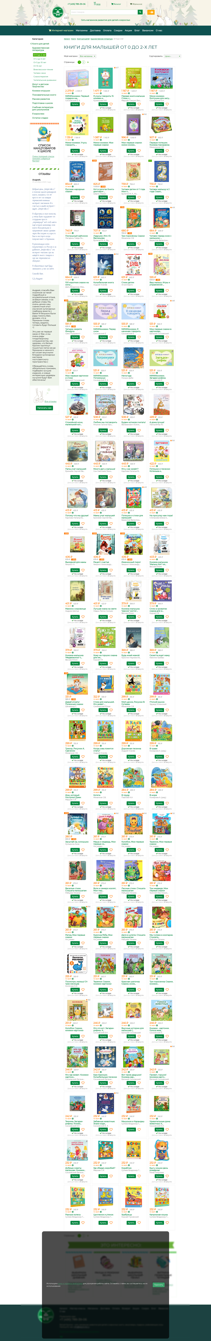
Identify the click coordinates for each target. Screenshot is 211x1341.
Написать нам (44, 408)
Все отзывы (51, 401)
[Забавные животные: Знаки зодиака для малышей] (105, 1103)
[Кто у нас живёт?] (133, 451)
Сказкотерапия (40, 76)
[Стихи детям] (133, 264)
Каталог (117, 4)
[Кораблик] (133, 1150)
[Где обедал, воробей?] (105, 1150)
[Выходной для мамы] (77, 544)
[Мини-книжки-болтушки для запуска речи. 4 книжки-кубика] (162, 78)
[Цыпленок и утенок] (105, 1196)
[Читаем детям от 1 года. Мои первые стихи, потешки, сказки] (133, 171)
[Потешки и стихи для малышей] (133, 497)
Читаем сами (39, 73)
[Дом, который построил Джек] (77, 777)
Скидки (118, 30)
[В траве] (162, 730)
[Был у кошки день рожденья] (162, 1150)
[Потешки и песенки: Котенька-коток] (162, 451)
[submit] (140, 12)
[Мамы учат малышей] (105, 497)
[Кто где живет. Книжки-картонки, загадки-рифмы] (77, 1056)
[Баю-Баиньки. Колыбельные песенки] (105, 1056)
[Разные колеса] (77, 1196)
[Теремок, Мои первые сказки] (162, 823)
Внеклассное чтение (43, 69)
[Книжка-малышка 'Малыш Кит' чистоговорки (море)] (162, 544)
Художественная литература (40, 49)
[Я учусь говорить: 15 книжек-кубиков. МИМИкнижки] (105, 78)
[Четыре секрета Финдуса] (77, 311)
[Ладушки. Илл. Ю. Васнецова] (105, 218)
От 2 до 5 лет (39, 59)
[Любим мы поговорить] (105, 404)
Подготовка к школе (42, 103)
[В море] (162, 777)
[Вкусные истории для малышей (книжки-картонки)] (133, 1010)
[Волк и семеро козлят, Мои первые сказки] (105, 870)
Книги (73, 39)
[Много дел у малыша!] (105, 451)
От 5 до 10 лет (39, 62)
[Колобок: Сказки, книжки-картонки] (77, 1010)
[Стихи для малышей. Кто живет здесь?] (105, 684)
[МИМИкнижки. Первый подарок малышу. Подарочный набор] (77, 78)
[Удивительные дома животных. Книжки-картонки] (162, 1103)
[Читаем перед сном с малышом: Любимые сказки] (162, 218)
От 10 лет (37, 66)
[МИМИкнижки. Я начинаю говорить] (133, 311)
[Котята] (105, 777)
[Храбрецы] (133, 1196)
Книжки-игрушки (41, 91)
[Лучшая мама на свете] (105, 590)
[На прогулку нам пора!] (162, 497)
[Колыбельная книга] (105, 264)
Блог (137, 30)
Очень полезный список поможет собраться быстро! (43, 158)
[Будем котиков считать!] (133, 404)
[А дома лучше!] (162, 404)
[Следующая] (87, 62)
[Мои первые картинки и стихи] (77, 357)
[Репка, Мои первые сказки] (77, 917)
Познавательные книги (44, 95)
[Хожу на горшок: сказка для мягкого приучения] (105, 637)
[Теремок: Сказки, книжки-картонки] (105, 963)
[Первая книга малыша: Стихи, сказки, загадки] (133, 78)
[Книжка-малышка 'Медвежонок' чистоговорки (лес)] (77, 637)
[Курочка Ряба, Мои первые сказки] (105, 917)
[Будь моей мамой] (133, 637)
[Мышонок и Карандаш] (133, 1103)
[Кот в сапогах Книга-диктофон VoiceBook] (105, 171)
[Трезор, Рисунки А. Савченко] (77, 730)
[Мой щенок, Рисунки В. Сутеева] (133, 684)
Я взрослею (38, 114)
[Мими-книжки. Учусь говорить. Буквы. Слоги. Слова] (77, 124)
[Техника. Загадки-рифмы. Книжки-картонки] (77, 1103)
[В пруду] (133, 777)
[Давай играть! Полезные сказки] (77, 684)
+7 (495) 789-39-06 (76, 4)
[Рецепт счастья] (105, 544)
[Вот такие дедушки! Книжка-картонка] (133, 1056)
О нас (159, 30)
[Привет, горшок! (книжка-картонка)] (162, 1056)
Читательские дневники (44, 80)
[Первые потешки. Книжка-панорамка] (162, 124)
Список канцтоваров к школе (44, 148)
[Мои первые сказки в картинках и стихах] (162, 311)
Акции (128, 30)
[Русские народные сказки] (77, 171)
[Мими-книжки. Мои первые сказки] (105, 124)
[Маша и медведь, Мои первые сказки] (105, 823)
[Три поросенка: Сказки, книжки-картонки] (162, 963)
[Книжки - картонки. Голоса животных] (162, 1010)
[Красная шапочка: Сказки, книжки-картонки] (133, 963)
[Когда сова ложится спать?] (105, 730)
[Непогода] (133, 357)
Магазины (82, 30)
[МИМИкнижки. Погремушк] (105, 357)
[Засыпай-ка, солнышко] (77, 823)
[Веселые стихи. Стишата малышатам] (77, 870)
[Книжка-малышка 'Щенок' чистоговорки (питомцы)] (133, 590)
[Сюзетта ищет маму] (162, 637)
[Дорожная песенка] (133, 730)
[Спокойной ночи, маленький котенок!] (77, 404)
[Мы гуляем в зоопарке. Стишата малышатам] (162, 917)
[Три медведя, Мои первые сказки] (162, 870)
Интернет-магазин (62, 30)
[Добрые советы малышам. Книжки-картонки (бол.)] (77, 1150)
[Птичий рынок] (162, 684)
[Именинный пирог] (133, 544)
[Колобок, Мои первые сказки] (133, 823)
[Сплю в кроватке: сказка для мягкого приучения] (162, 590)
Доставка (95, 30)
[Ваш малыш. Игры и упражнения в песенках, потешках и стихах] (162, 264)
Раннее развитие (41, 99)
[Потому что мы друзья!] (77, 497)
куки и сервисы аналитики (70, 1283)
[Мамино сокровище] (77, 590)
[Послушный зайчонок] (77, 218)
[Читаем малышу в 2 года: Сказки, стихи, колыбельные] (162, 171)
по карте (68, 93)
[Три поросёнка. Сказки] (133, 218)
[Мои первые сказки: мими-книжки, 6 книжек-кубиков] (133, 124)
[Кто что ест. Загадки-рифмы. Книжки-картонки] (105, 1010)
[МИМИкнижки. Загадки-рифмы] (162, 357)
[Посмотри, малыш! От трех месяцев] (77, 963)
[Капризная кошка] (162, 1196)
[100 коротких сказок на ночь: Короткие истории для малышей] (77, 264)
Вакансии (147, 30)
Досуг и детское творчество (40, 85)
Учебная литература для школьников (42, 108)
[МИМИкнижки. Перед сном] (105, 311)
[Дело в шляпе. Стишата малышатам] (133, 917)
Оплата (107, 30)
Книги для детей (40, 44)
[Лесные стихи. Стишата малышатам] (133, 870)
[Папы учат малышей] (77, 451)
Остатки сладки (40, 118)
